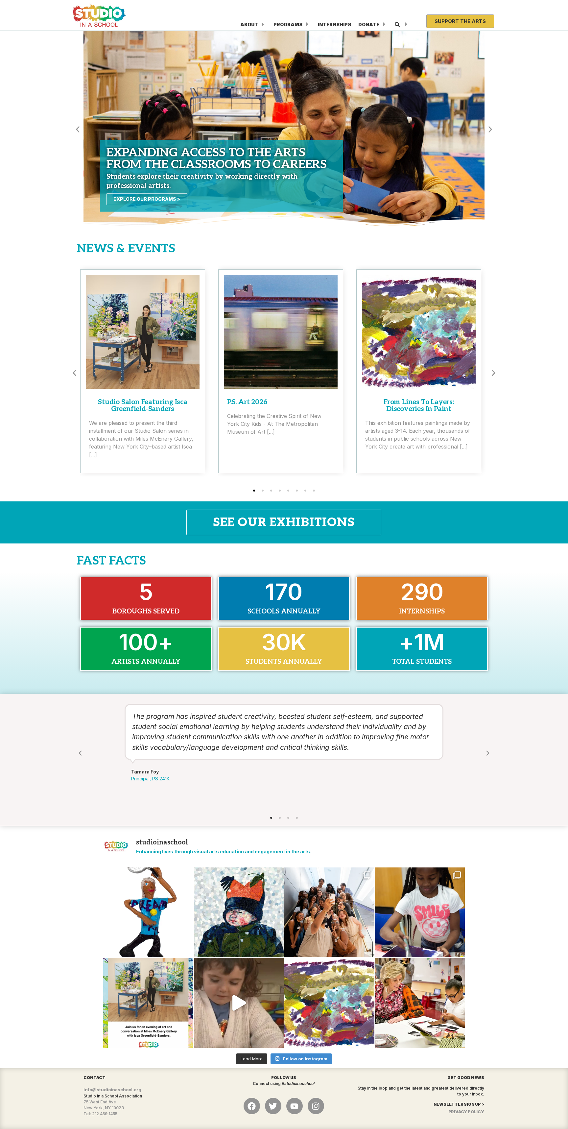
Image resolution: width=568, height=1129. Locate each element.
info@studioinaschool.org (112, 1089)
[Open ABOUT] (263, 24)
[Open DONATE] (384, 24)
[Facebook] (252, 1106)
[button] (78, 129)
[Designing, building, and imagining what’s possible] (420, 912)
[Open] (406, 24)
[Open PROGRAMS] (307, 24)
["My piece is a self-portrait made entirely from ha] (239, 912)
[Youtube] (294, 1106)
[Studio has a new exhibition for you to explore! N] (329, 1003)
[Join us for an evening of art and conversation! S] (148, 1003)
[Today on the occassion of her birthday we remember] (420, 1003)
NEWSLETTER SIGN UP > (459, 1104)
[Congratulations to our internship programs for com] (329, 912)
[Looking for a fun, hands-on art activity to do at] (239, 1003)
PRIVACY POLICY (466, 1111)
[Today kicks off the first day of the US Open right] (148, 912)
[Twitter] (273, 1106)
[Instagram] (316, 1106)
